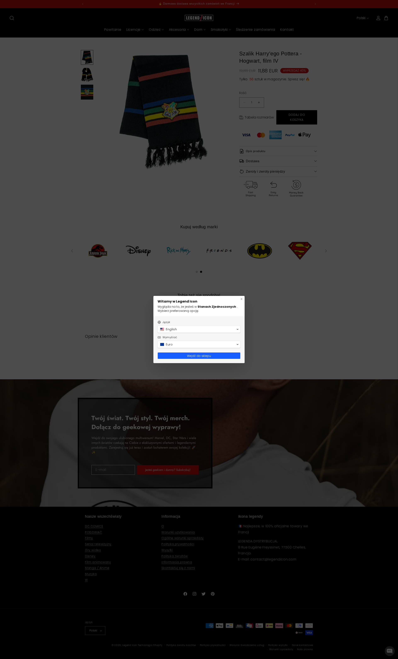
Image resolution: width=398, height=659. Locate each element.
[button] (199, 329)
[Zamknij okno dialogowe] (241, 299)
